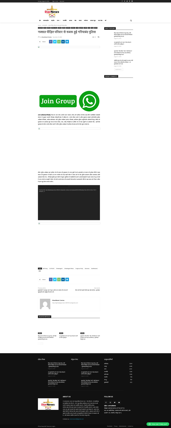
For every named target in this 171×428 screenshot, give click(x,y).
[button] (131, 20)
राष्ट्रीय (96, 27)
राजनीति (85, 27)
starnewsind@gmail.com (77, 419)
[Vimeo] (130, 1)
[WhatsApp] (59, 41)
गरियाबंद (49, 27)
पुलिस (63, 27)
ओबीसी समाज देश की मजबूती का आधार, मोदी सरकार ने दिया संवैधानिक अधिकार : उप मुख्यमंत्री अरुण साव (123, 62)
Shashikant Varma (47, 37)
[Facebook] (122, 1)
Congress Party (79, 268)
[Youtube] (132, 1)
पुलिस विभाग (68, 27)
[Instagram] (125, 1)
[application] (69, 202)
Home (39, 25)
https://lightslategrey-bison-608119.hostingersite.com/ (65, 302)
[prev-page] (39, 343)
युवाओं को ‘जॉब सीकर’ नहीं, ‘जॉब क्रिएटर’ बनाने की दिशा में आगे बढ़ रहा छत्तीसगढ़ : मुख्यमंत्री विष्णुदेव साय (90, 337)
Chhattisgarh (59, 268)
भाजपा (77, 27)
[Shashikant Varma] (39, 37)
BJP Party (45, 268)
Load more (118, 69)
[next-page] (42, 343)
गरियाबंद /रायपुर (54, 27)
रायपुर (92, 27)
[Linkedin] (63, 41)
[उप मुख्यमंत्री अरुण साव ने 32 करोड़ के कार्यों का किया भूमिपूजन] (69, 327)
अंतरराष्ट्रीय (44, 25)
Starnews (87, 268)
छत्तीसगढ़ (59, 27)
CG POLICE (51, 268)
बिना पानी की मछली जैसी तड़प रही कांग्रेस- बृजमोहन (87, 290)
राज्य (89, 27)
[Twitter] (127, 1)
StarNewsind (94, 268)
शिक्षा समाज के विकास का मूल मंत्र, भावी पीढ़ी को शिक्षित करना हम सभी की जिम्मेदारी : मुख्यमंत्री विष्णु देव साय (47, 337)
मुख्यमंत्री (81, 27)
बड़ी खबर (73, 27)
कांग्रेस (45, 27)
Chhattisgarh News (69, 268)
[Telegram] (67, 41)
